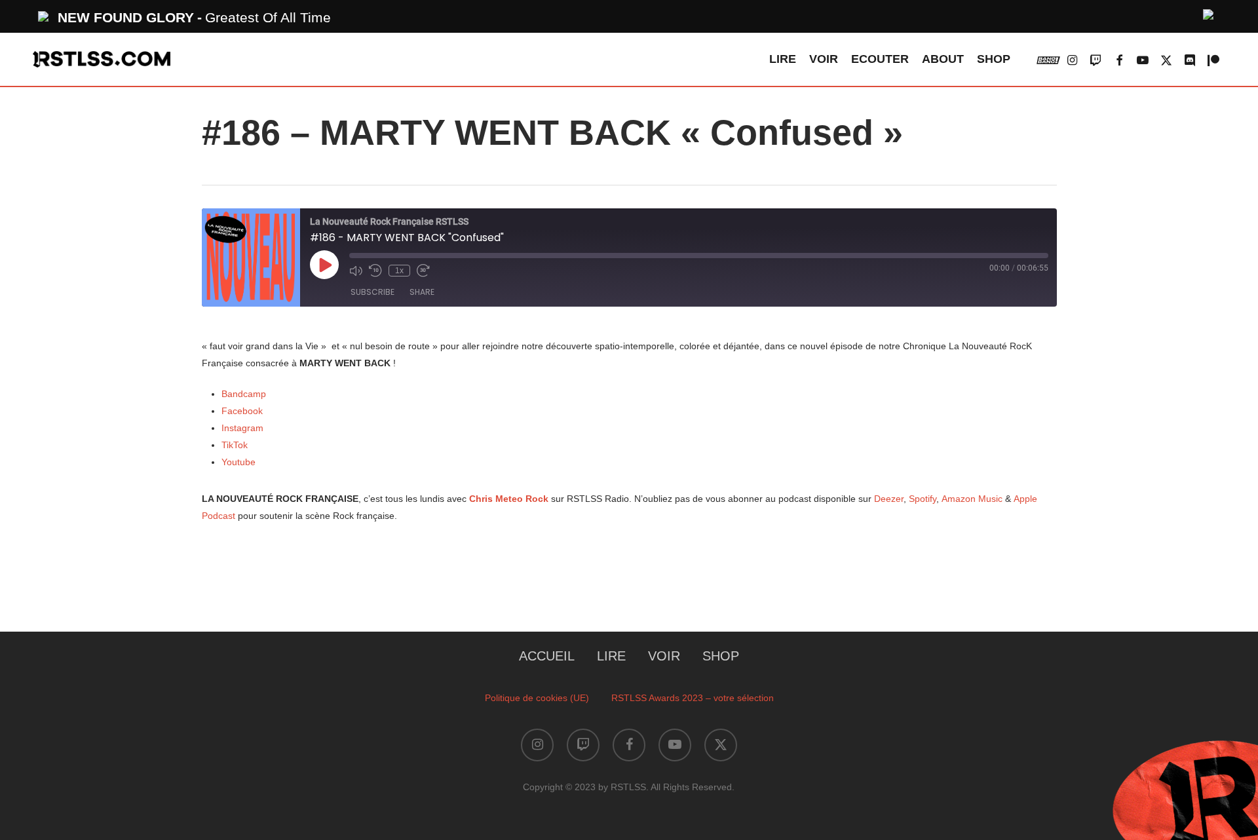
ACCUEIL (547, 656)
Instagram (242, 428)
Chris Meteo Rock (510, 498)
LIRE (611, 656)
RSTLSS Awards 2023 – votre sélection (692, 698)
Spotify (922, 498)
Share (422, 291)
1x (399, 270)
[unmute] (1209, 13)
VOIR (664, 656)
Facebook (242, 411)
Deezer (889, 498)
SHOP (720, 656)
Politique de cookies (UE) (537, 698)
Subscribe (372, 291)
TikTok (234, 445)
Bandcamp (243, 394)
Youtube (238, 462)
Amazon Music (972, 498)
